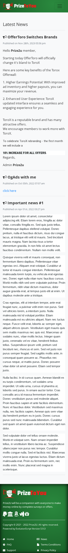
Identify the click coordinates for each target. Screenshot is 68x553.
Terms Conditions (50, 544)
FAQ (9, 544)
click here (9, 191)
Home (10, 539)
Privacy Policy (48, 550)
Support (11, 550)
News (43, 539)
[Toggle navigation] (59, 6)
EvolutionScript (23, 528)
